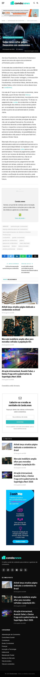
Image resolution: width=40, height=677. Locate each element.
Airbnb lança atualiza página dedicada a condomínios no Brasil (18, 308)
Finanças (4, 646)
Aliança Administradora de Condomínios (15, 229)
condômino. (8, 87)
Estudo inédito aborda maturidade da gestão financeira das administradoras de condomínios (29, 269)
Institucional (5, 652)
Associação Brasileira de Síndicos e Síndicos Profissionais (17, 233)
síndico (14, 246)
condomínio (6, 237)
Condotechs (5, 640)
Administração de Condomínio (12, 37)
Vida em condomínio (8, 664)
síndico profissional (9, 249)
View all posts (20, 218)
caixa (22, 149)
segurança (6, 246)
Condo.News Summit (8, 637)
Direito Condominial (8, 643)
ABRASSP (5, 226)
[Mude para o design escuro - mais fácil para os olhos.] (34, 3)
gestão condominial (18, 237)
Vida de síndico (6, 661)
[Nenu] (3, 3)
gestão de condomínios (10, 240)
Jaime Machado (24, 243)
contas (15, 102)
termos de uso (22, 428)
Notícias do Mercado (8, 658)
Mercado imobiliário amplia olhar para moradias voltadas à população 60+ (17, 340)
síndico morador (24, 246)
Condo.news (13, 673)
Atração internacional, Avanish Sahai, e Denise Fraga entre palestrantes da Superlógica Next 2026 (18, 374)
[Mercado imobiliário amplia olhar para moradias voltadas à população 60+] (20, 326)
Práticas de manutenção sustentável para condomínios (11, 267)
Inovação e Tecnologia (9, 649)
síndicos (19, 249)
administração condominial (19, 226)
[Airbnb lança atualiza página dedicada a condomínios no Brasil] (20, 294)
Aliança (27, 95)
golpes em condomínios (10, 243)
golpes (22, 240)
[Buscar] (37, 3)
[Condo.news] (20, 3)
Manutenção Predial (8, 655)
